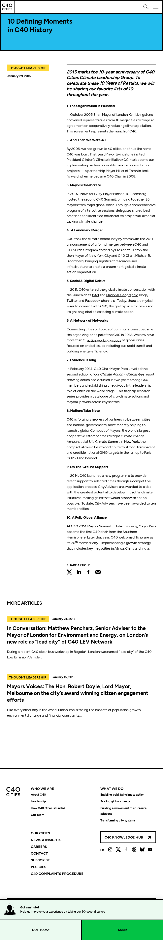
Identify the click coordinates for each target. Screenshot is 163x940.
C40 (95, 295)
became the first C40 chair (87, 532)
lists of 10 (123, 89)
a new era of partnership (108, 419)
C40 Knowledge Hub (124, 837)
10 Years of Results (119, 83)
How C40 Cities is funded (48, 808)
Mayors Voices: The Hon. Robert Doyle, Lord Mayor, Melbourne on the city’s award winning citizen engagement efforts (77, 693)
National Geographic (122, 295)
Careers (39, 846)
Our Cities (40, 833)
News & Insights (46, 840)
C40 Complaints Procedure (57, 873)
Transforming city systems (117, 820)
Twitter (72, 300)
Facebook (92, 300)
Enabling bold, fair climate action (122, 794)
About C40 (38, 794)
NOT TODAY (41, 930)
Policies (38, 867)
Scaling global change (115, 801)
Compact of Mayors (105, 430)
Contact (39, 853)
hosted (72, 199)
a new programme (116, 475)
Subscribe (40, 860)
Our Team (37, 815)
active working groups (104, 340)
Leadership (38, 801)
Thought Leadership (28, 68)
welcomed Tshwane (133, 537)
